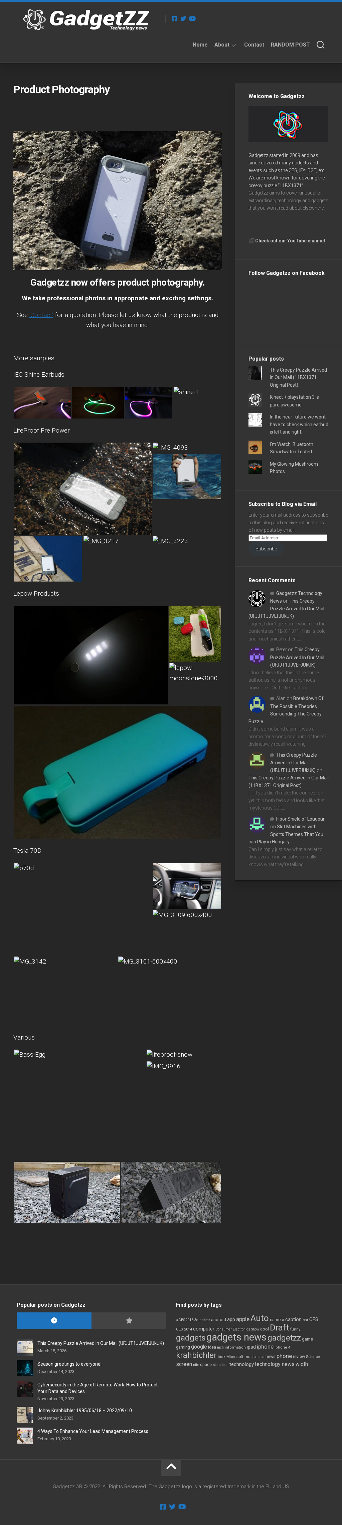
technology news (275, 1364)
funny (295, 1329)
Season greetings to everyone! (69, 1364)
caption (293, 1319)
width (302, 1364)
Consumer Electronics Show (237, 1329)
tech (225, 1365)
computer (203, 1329)
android (218, 1319)
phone (284, 1356)
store (217, 1365)
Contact (254, 45)
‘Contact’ (41, 315)
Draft (279, 1327)
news (271, 1356)
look (221, 1357)
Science (313, 1356)
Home (200, 45)
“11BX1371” (290, 185)
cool (264, 1329)
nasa (260, 1357)
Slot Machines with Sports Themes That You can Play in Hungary (285, 834)
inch (220, 1347)
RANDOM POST (290, 45)
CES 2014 (184, 1329)
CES (313, 1319)
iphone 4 (282, 1347)
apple (242, 1319)
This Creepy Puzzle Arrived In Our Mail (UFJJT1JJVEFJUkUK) (286, 608)
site (196, 1365)
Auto (259, 1318)
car (305, 1319)
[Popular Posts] (129, 1320)
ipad (251, 1347)
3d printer (202, 1320)
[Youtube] (192, 18)
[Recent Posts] (54, 1320)
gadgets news (236, 1337)
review (299, 1356)
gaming (183, 1347)
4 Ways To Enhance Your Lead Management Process (92, 1431)
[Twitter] (183, 18)
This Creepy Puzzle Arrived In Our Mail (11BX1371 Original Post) (298, 377)
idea (212, 1347)
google (199, 1347)
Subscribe (266, 548)
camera (277, 1319)
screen (184, 1364)
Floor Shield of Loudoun (301, 819)
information (235, 1347)
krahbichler (196, 1355)
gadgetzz (284, 1338)
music (249, 1357)
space (206, 1364)
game (307, 1339)
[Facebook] (175, 18)
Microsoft (234, 1356)
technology (241, 1364)
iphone (265, 1346)
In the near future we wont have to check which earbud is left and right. (299, 424)
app (231, 1319)
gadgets (190, 1338)
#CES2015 (184, 1320)
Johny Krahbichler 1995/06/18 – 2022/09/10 (84, 1410)
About (221, 45)
